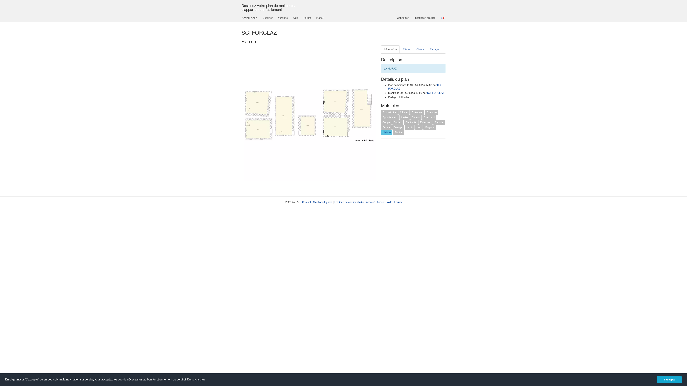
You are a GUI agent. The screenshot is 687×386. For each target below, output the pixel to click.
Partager (435, 49)
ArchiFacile (249, 17)
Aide (295, 17)
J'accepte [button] (669, 379)
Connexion (403, 17)
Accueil (381, 202)
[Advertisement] (411, 167)
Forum (307, 17)
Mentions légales (322, 202)
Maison (387, 132)
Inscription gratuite (425, 17)
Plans (319, 17)
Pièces (406, 49)
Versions (283, 17)
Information (390, 49)
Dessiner (268, 17)
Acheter (370, 202)
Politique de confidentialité (349, 202)
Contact (306, 202)
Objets (420, 49)
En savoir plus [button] (196, 379)
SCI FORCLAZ (435, 93)
